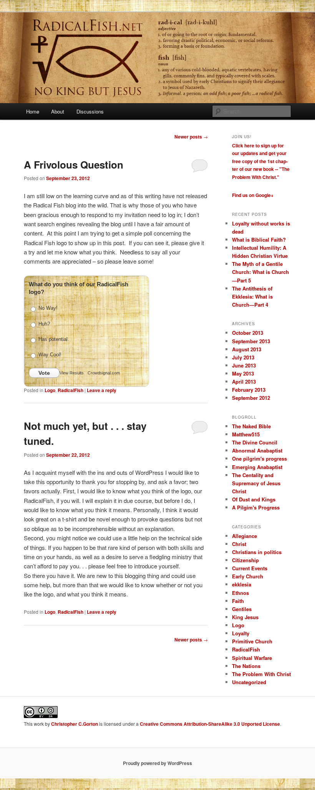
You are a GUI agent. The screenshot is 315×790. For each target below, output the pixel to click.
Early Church (247, 576)
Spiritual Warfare (252, 657)
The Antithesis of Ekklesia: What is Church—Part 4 (252, 296)
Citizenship (245, 560)
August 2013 (246, 349)
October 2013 (247, 332)
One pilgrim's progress (259, 458)
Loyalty (240, 633)
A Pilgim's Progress (256, 507)
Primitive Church (252, 641)
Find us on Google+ (253, 195)
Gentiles (242, 609)
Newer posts (191, 136)
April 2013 (244, 381)
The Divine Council (254, 442)
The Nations (246, 666)
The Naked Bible (251, 426)
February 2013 (248, 389)
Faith (238, 601)
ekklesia (241, 584)
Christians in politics (257, 552)
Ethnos (240, 592)
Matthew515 (246, 434)
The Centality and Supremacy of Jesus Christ (256, 483)
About (57, 111)
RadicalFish (70, 390)
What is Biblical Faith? (259, 239)
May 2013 (243, 373)
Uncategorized (249, 682)
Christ (239, 544)
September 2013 (251, 341)
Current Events (249, 568)
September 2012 (251, 397)
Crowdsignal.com (104, 373)
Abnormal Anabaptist (257, 450)
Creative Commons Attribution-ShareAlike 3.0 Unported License (210, 723)
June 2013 (244, 365)
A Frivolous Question (73, 164)
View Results (72, 373)
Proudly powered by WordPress (157, 763)
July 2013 (243, 357)
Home (32, 111)
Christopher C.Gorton (74, 723)
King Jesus (245, 617)
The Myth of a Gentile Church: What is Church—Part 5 (260, 272)
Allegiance (244, 535)
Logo (50, 390)
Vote (44, 373)
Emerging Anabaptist (257, 467)
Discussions (90, 111)
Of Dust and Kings (253, 499)
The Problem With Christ (261, 674)
